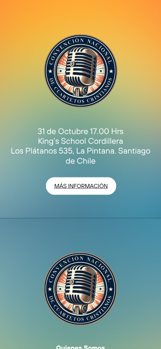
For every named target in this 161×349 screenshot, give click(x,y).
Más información (81, 185)
